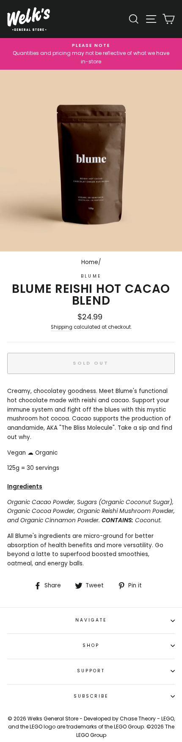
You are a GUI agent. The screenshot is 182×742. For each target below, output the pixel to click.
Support (91, 671)
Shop (91, 645)
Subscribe (91, 696)
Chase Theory (138, 718)
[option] (91, 53)
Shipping (61, 327)
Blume (91, 276)
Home (89, 262)
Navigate (91, 620)
